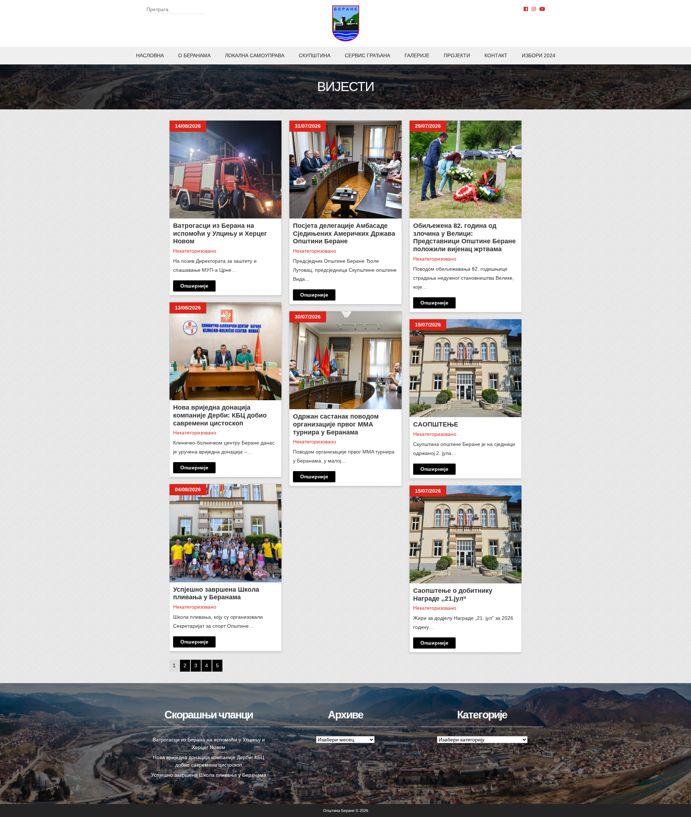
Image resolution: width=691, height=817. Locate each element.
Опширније (194, 286)
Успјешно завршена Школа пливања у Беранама (208, 775)
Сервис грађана (367, 55)
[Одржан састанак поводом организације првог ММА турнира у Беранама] (345, 360)
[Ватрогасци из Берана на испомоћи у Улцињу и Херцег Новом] (225, 169)
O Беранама (194, 55)
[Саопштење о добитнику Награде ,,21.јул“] (465, 534)
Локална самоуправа (254, 55)
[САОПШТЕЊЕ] (465, 368)
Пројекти (457, 55)
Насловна (150, 55)
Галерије (417, 55)
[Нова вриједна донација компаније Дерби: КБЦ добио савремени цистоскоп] (225, 351)
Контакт (495, 55)
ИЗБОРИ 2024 (538, 55)
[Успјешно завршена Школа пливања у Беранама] (225, 533)
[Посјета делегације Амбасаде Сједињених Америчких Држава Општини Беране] (345, 169)
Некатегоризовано (194, 251)
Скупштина (314, 55)
